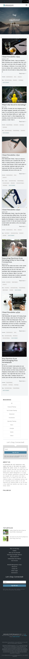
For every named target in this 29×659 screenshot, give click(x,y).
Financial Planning (9, 382)
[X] (13, 523)
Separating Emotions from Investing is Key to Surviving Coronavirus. (13, 260)
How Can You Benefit (14, 552)
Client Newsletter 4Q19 (11, 312)
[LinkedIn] (13, 502)
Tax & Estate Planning (12, 410)
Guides (11, 432)
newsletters (15, 335)
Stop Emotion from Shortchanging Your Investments (10, 361)
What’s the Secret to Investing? (14, 105)
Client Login (14, 570)
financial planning (16, 130)
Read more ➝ (22, 73)
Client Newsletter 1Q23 (11, 57)
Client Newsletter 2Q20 (11, 210)
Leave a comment (6, 82)
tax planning (21, 80)
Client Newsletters (9, 76)
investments (23, 130)
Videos (11, 435)
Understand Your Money (14, 558)
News (15, 76)
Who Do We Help (14, 548)
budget (6, 180)
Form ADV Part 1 (11, 642)
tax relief (4, 235)
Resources (19, 76)
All (11, 403)
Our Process (14, 560)
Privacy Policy (14, 643)
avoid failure (7, 233)
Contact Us (14, 568)
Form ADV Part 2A (19, 642)
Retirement (11, 414)
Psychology (5, 127)
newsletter (15, 80)
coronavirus (7, 287)
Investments (5, 384)
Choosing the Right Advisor (14, 554)
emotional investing (8, 80)
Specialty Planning (11, 421)
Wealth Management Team (14, 564)
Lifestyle (12, 428)
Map (25, 635)
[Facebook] (13, 512)
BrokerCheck (4, 642)
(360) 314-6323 (16, 636)
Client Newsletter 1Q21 (11, 155)
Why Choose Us (14, 556)
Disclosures (14, 572)
